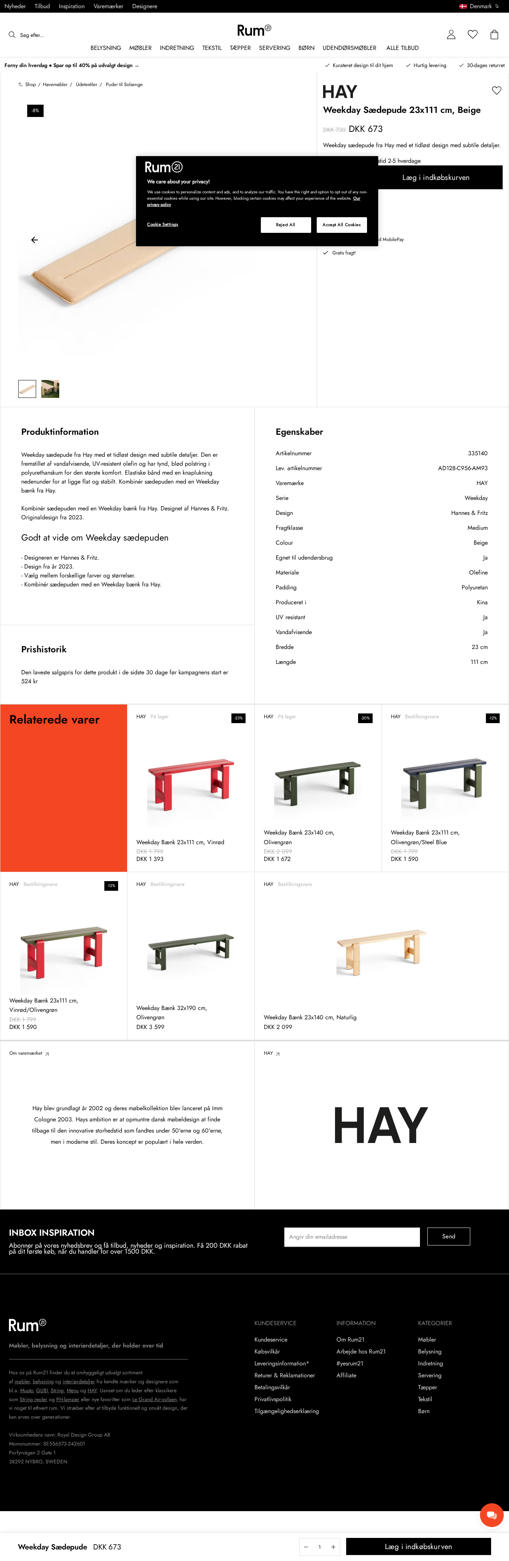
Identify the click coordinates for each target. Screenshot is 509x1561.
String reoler (33, 1399)
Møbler (427, 1340)
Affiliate (346, 1375)
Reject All (285, 225)
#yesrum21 (349, 1364)
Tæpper (427, 1387)
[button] (482, 6)
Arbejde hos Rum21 (361, 1352)
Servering (430, 1375)
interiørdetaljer (79, 1381)
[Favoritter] (473, 35)
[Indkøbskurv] (494, 35)
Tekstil (425, 1399)
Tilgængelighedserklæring (287, 1411)
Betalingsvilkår (272, 1387)
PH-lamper (67, 1399)
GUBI (42, 1390)
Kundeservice (271, 1340)
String (57, 1390)
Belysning (430, 1352)
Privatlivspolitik (273, 1399)
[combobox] (480, 6)
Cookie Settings (162, 224)
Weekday (476, 498)
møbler (22, 1381)
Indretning (430, 1364)
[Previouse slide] (34, 241)
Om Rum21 (350, 1340)
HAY (482, 483)
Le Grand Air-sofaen (154, 1399)
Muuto (26, 1390)
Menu (73, 1390)
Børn (424, 1411)
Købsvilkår (267, 1352)
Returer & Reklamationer (285, 1375)
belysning (43, 1381)
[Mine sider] (451, 35)
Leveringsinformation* (282, 1364)
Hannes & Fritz (469, 513)
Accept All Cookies (342, 225)
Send (448, 1236)
